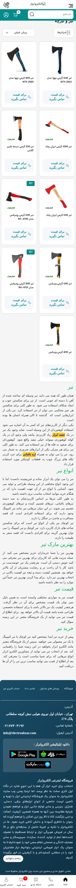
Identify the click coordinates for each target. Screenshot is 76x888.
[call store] (6, 5)
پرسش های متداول (49, 688)
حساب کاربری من (11, 688)
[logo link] (38, 4)
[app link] (52, 754)
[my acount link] (6, 14)
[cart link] (15, 14)
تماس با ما (30, 688)
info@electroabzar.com (19, 733)
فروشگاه (68, 688)
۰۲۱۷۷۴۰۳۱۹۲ (13, 726)
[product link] (57, 59)
